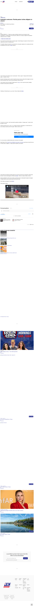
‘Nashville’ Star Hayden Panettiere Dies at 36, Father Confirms (11, 510)
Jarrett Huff (4, 418)
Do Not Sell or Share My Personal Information (24, 580)
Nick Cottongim (5, 509)
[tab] (2, 214)
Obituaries (1, 509)
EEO (19, 587)
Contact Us (20, 584)
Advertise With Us (24, 585)
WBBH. (17, 175)
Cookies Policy (20, 579)
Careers (28, 584)
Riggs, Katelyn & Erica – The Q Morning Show (8, 351)
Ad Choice (28, 579)
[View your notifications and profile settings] (27, 2)
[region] (17, 216)
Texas (1, 418)
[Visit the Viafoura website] (32, 224)
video (19, 82)
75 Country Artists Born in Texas (6, 419)
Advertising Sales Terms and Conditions (28, 589)
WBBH (11, 45)
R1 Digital (16, 587)
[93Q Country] (7, 587)
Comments (2, 28)
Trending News (3, 17)
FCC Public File (24, 588)
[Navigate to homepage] (4, 1)
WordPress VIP (11, 596)
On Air (16, 1)
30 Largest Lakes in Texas (5, 534)
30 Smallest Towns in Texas (5, 486)
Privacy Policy (16, 579)
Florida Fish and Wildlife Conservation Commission (15, 142)
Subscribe (25, 558)
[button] (31, 28)
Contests (20, 1)
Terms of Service (16, 585)
